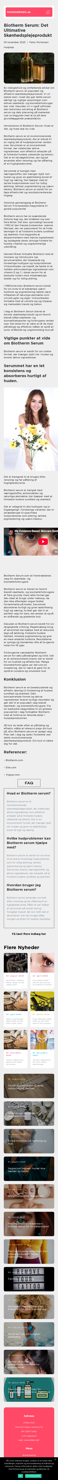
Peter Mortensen (39, 42)
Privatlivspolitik (33, 1476)
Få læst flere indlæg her (29, 934)
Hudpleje (9, 47)
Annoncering (29, 1455)
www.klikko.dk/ (32, 1440)
